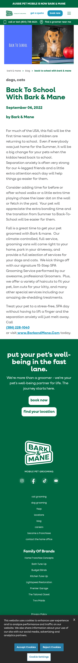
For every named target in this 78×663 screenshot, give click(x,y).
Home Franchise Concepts (39, 558)
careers (39, 527)
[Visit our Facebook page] (33, 480)
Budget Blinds (39, 570)
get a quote (37, 13)
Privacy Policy (39, 614)
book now (55, 13)
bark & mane (14, 71)
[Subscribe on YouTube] (56, 480)
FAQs (39, 509)
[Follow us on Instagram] (22, 480)
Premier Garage (39, 588)
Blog (27, 71)
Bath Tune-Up (39, 564)
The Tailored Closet (39, 595)
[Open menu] (69, 13)
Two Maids (39, 601)
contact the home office (39, 539)
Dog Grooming (39, 503)
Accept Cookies (26, 647)
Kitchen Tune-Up (39, 576)
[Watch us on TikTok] (44, 480)
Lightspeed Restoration (39, 582)
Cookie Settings (39, 657)
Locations (39, 515)
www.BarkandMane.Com (38, 333)
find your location (39, 412)
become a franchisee (39, 533)
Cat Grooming (39, 497)
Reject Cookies (52, 647)
